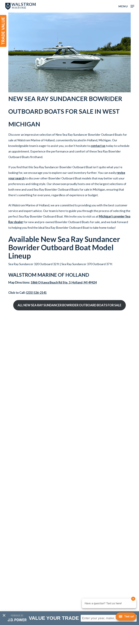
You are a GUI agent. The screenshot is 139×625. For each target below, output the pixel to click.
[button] (126, 6)
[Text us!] (126, 617)
